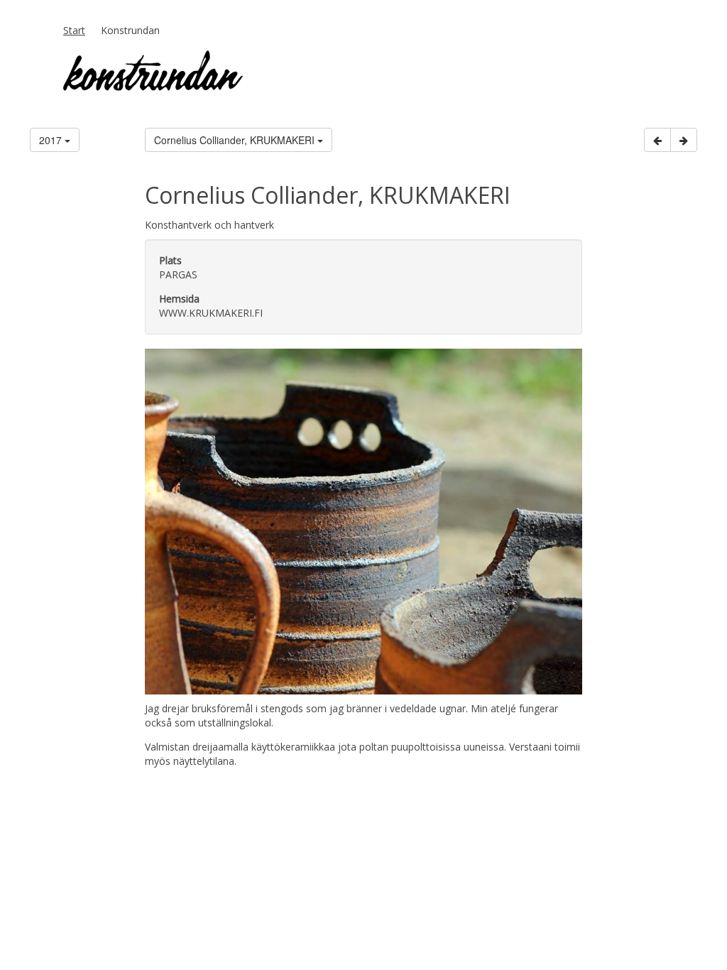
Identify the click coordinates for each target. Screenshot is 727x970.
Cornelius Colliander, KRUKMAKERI (235, 140)
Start (74, 30)
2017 (52, 140)
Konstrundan (130, 30)
